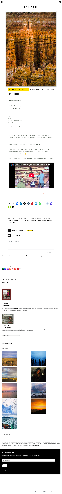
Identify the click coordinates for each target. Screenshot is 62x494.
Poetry (26, 89)
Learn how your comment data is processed (35, 256)
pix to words (36, 445)
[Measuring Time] (45, 358)
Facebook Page (6, 434)
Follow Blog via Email (8, 452)
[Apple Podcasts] (8, 269)
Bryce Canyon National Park (15, 218)
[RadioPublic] (18, 269)
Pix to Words (31, 7)
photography (26, 220)
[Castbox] (10, 269)
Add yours (30, 230)
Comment (49, 252)
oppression (18, 220)
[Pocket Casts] (15, 269)
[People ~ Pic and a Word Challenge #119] (45, 374)
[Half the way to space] (45, 406)
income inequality (40, 218)
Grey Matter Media (6, 285)
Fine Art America (5, 282)
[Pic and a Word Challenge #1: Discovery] (16, 358)
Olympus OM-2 (20, 89)
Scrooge (33, 220)
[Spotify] (3, 269)
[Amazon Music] (5, 269)
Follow (4, 465)
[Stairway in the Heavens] (16, 406)
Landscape (13, 89)
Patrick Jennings (36, 89)
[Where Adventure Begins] (16, 374)
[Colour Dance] (16, 390)
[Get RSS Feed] (22, 268)
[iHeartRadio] (13, 269)
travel (39, 220)
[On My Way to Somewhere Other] (16, 422)
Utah (14, 222)
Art (9, 89)
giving (32, 218)
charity (27, 218)
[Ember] (45, 390)
